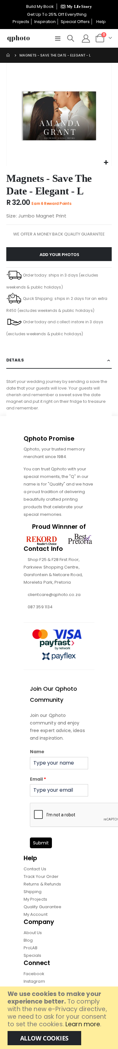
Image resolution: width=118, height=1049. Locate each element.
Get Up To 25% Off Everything (57, 14)
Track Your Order (41, 876)
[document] (60, 1017)
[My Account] (85, 38)
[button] (105, 162)
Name (37, 751)
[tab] (59, 360)
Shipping (33, 892)
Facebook (34, 974)
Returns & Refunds (42, 884)
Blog (28, 940)
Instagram (34, 981)
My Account (36, 914)
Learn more (82, 1024)
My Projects (35, 899)
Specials (33, 955)
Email (38, 779)
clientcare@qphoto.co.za (54, 595)
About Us (33, 933)
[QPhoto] (18, 38)
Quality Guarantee (42, 907)
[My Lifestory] (75, 6)
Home (8, 55)
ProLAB (30, 948)
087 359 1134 (40, 607)
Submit (41, 843)
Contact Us (35, 869)
